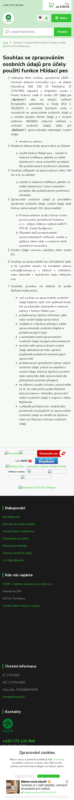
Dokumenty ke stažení (16, 539)
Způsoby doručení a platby (19, 524)
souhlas (57, 759)
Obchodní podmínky (15, 546)
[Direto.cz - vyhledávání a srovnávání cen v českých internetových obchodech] (68, 453)
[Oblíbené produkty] (40, 18)
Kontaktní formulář (14, 697)
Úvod (5, 42)
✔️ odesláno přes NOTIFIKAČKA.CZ (38, 792)
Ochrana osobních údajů (17, 553)
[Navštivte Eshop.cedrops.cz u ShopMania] (46, 461)
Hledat (62, 32)
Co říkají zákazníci (13, 560)
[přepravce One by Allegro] (37, 487)
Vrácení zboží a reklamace (18, 531)
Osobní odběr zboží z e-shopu (21, 606)
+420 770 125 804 (13, 5)
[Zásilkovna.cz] (57, 472)
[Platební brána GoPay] (37, 472)
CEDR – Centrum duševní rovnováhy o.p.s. (28, 584)
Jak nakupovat (11, 517)
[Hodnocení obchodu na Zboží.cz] (52, 453)
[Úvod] (17, 18)
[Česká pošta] (36, 480)
